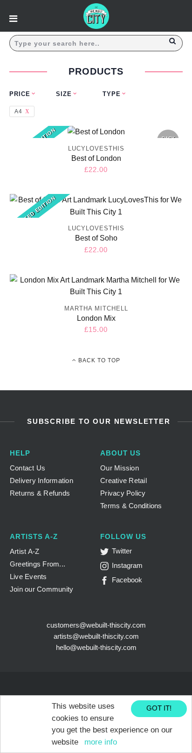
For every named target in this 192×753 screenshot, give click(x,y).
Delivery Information (41, 480)
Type (112, 93)
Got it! (158, 708)
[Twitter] (106, 553)
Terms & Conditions (131, 506)
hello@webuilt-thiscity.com (96, 647)
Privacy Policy (123, 493)
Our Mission (119, 468)
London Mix (96, 318)
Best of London (96, 158)
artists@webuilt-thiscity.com (96, 636)
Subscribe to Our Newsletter (97, 421)
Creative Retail (123, 480)
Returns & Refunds (40, 493)
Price (19, 93)
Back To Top (98, 360)
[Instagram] (106, 568)
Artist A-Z (25, 551)
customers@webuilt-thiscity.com (96, 625)
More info (100, 742)
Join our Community (42, 589)
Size (64, 93)
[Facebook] (106, 582)
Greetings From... (37, 564)
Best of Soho (96, 238)
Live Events (28, 576)
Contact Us (28, 468)
